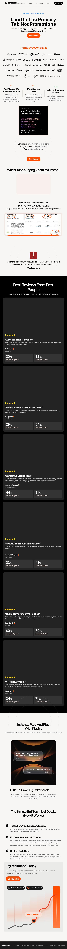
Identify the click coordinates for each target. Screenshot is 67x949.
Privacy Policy (16, 945)
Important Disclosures (37, 945)
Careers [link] (49, 3)
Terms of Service (26, 945)
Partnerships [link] (39, 3)
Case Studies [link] (21, 3)
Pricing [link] (30, 3)
